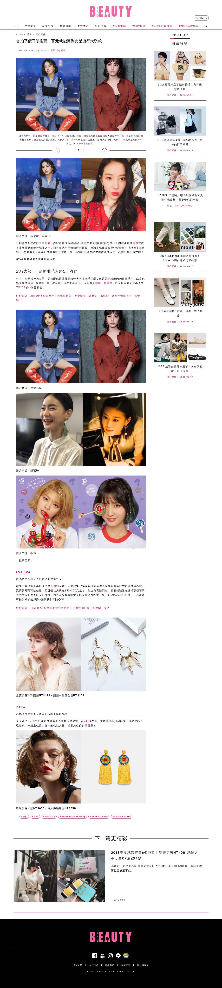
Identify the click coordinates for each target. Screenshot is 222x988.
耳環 (135, 243)
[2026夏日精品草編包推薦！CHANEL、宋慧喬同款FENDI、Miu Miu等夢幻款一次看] (180, 66)
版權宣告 (126, 965)
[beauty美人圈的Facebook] (95, 955)
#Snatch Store (121, 816)
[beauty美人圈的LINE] (119, 955)
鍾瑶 (98, 283)
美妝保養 (30, 26)
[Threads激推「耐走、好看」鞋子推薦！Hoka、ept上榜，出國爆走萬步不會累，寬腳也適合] (180, 292)
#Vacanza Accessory (72, 816)
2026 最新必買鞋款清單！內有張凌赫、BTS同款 (179, 368)
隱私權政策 (143, 965)
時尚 (29, 34)
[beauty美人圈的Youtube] (103, 955)
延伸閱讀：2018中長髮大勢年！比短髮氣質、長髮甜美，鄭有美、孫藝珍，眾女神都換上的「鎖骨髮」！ (78, 298)
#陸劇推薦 (119, 26)
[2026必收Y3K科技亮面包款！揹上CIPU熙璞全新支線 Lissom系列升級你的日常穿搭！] (180, 121)
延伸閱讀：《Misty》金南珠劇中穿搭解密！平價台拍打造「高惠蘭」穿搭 (63, 607)
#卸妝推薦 (139, 26)
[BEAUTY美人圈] (111, 11)
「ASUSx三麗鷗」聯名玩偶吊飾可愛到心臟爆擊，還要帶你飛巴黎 (180, 197)
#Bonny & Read (99, 816)
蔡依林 (108, 283)
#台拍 (24, 816)
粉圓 (63, 50)
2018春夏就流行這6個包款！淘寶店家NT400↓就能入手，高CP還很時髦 (154, 855)
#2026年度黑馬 (188, 26)
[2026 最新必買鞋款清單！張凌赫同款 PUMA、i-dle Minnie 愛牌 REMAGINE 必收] (180, 348)
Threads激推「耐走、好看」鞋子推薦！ (180, 313)
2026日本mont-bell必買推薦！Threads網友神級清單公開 (180, 258)
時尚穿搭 (47, 26)
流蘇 (30, 283)
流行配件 (40, 34)
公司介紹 (78, 965)
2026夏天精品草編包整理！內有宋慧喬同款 (180, 87)
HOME (19, 34)
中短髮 (46, 243)
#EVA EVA (49, 816)
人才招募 (93, 965)
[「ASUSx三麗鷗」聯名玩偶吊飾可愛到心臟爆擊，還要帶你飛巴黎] (180, 176)
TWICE (20, 287)
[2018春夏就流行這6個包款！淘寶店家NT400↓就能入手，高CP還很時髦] (59, 876)
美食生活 (83, 26)
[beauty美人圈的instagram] (111, 955)
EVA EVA (23, 572)
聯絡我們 (110, 965)
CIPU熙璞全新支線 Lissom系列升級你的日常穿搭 (180, 142)
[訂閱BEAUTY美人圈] (127, 955)
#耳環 (35, 816)
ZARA (20, 707)
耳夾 (87, 595)
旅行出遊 (100, 26)
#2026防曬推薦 (162, 26)
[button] (104, 150)
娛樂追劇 (65, 26)
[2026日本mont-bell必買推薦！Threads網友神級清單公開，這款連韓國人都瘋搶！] (180, 237)
